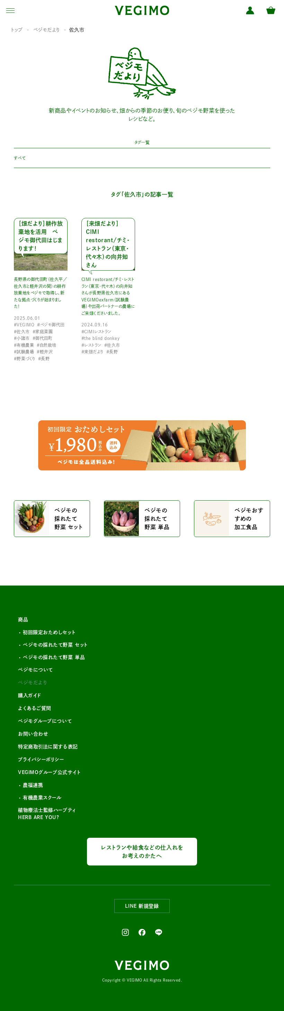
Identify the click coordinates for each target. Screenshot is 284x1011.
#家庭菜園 (43, 331)
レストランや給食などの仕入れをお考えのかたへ (142, 852)
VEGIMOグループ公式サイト (49, 772)
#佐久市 (22, 331)
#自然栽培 (46, 345)
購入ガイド (29, 695)
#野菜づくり (24, 359)
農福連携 (33, 785)
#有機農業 (24, 345)
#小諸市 (22, 338)
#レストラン (91, 345)
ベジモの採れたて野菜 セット (55, 644)
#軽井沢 (45, 352)
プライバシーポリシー (41, 759)
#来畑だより (92, 352)
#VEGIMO (24, 325)
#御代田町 (42, 338)
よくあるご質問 (34, 708)
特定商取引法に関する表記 (48, 746)
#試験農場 (24, 352)
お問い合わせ (33, 733)
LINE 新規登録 (142, 906)
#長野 (44, 359)
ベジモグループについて (45, 721)
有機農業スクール (42, 797)
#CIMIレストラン (96, 331)
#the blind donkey (100, 338)
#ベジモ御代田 (50, 325)
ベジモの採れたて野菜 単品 (54, 657)
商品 (23, 619)
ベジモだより (47, 29)
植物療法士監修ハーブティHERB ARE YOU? (47, 814)
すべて (19, 158)
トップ (17, 29)
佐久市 (77, 29)
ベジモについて (35, 669)
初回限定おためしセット (49, 632)
